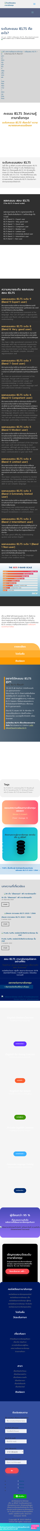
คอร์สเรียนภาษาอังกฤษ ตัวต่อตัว (20, 1131)
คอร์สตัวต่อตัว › (20, 1154)
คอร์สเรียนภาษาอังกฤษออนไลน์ (20, 1021)
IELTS (6, 788)
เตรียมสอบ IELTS (18, 37)
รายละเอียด (20, 646)
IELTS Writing (22, 790)
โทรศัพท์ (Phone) (11, 1428)
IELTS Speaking (9, 790)
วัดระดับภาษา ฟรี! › (17, 1271)
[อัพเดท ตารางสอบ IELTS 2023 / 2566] (20, 913)
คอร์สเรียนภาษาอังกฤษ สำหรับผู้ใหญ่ (20, 1094)
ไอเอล (30, 792)
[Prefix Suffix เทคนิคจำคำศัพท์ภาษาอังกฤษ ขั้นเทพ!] (20, 935)
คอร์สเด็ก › (20, 1080)
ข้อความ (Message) (12, 1459)
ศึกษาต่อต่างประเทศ (31, 37)
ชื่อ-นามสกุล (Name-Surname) (17, 1418)
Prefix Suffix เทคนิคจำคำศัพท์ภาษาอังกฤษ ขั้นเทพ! (19, 940)
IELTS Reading (27, 788)
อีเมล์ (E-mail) (10, 1438)
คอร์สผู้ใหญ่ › (20, 1117)
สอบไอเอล (23, 792)
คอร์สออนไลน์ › (20, 1044)
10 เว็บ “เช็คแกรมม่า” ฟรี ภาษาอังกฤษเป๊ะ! (17, 897)
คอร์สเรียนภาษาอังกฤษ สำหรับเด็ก (20, 1057)
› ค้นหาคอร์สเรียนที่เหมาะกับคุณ (16, 986)
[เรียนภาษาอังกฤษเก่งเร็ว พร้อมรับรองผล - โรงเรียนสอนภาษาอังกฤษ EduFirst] (20, 998)
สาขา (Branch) (10, 1448)
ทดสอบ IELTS (13, 792)
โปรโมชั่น (20, 654)
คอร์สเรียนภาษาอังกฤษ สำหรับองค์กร (20, 1167)
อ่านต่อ (5, 904)
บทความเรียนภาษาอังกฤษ (14, 51)
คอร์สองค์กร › (20, 1190)
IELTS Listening (15, 788)
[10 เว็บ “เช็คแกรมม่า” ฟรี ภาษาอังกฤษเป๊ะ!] (20, 894)
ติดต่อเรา (20, 661)
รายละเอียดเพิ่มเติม (35, 1527)
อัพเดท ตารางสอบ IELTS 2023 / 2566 (16, 917)
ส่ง (12, 1470)
